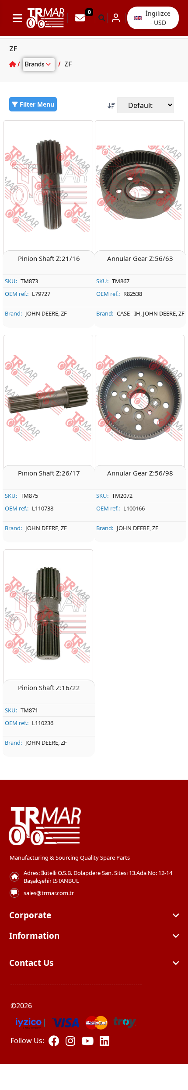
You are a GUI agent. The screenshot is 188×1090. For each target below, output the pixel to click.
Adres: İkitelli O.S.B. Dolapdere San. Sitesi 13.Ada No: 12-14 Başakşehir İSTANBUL (98, 877)
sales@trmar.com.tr (49, 893)
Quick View (54, 238)
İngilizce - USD (158, 18)
